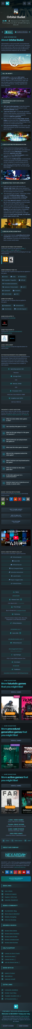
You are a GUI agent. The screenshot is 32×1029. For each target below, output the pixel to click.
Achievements (19, 305)
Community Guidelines (11, 990)
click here (7, 346)
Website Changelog (10, 917)
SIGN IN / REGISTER (29, 3)
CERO (12, 250)
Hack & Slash (7, 294)
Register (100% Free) (11, 897)
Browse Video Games (11, 930)
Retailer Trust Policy (10, 993)
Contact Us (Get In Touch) (12, 953)
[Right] (29, 32)
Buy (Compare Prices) (17, 568)
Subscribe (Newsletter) (11, 900)
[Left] (2, 32)
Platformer (23, 276)
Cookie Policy (24, 1016)
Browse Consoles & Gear (12, 939)
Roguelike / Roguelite (10, 280)
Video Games (18, 840)
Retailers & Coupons (10, 894)
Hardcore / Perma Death (11, 287)
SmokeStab (12, 318)
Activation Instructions (17, 572)
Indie (14, 276)
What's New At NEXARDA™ (12, 914)
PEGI (2, 250)
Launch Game (17, 576)
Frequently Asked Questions (13, 414)
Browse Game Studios (11, 936)
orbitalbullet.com (15, 629)
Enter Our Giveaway (10, 920)
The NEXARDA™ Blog (11, 911)
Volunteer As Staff (10, 979)
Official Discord (17, 564)
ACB (18, 250)
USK (7, 250)
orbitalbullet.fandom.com (15, 639)
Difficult (23, 280)
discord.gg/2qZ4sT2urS (15, 649)
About (10, 32)
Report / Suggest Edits (17, 580)
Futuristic (17, 290)
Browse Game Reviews (11, 942)
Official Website (17, 557)
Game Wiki (17, 561)
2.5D (17, 294)
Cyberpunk (7, 290)
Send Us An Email (10, 956)
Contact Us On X (9, 959)
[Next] (29, 708)
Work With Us (8, 976)
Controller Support (21, 309)
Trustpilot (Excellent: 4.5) (12, 996)
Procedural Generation (10, 283)
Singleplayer (7, 305)
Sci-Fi (23, 287)
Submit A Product (10, 973)
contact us (26, 414)
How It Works (8, 891)
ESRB (22, 248)
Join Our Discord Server (11, 962)
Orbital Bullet (17, 493)
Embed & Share (17, 583)
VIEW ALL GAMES (16, 692)
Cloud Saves (7, 309)
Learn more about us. (20, 867)
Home (7, 840)
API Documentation (10, 999)
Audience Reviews (22, 32)
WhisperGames (8, 333)
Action (6, 276)
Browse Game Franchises (12, 933)
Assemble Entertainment (15, 331)
